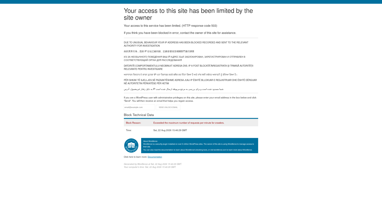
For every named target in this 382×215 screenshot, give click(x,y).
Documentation (155, 156)
